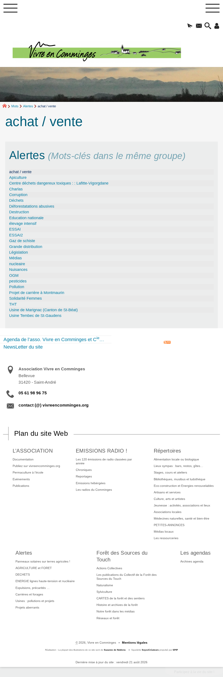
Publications (21, 485)
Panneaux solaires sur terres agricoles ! (42, 561)
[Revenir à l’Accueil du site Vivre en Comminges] (118, 52)
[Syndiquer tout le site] (167, 342)
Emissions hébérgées (90, 483)
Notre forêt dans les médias (115, 611)
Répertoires (167, 451)
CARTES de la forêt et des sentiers (120, 598)
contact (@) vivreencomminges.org (54, 405)
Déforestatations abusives (31, 206)
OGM (14, 275)
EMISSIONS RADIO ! (101, 451)
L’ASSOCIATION (33, 451)
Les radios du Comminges (94, 489)
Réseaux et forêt (107, 618)
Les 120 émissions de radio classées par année (104, 461)
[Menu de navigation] (10, 9)
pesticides (18, 281)
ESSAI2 (16, 235)
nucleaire (17, 264)
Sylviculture (104, 591)
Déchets (16, 200)
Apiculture (18, 177)
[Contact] (198, 26)
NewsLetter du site (23, 347)
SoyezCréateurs (150, 650)
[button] (190, 26)
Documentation (23, 459)
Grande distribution (25, 246)
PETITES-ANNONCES (169, 525)
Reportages (84, 476)
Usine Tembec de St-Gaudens (35, 315)
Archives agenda (191, 561)
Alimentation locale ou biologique (176, 459)
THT (13, 304)
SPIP (175, 650)
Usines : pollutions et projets (34, 601)
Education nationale (26, 218)
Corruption (18, 195)
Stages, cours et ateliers (170, 472)
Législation (18, 252)
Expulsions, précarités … (32, 588)
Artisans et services (167, 492)
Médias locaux (164, 531)
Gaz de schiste (22, 241)
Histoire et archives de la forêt (117, 605)
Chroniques (84, 470)
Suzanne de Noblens (115, 650)
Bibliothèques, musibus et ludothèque (179, 479)
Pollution (16, 287)
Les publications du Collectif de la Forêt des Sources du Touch (126, 576)
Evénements (21, 479)
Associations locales (167, 512)
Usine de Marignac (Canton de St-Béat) (43, 310)
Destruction (19, 212)
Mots (15, 106)
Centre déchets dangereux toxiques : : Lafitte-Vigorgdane (58, 183)
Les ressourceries (166, 538)
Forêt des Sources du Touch (121, 556)
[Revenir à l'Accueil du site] (6, 106)
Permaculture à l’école (28, 472)
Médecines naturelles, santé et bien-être (181, 518)
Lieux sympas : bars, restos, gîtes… (178, 466)
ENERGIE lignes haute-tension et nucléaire (45, 581)
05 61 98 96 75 (33, 393)
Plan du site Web (41, 433)
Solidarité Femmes (25, 298)
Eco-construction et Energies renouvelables (184, 485)
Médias (15, 258)
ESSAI (15, 229)
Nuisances (18, 269)
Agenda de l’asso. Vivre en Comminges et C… (53, 339)
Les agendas (195, 553)
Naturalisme (104, 585)
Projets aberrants (27, 607)
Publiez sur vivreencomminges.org (36, 466)
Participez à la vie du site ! (194, 672)
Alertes (28, 106)
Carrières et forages (29, 594)
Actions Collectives (109, 568)
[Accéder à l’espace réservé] (216, 26)
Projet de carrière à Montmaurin (36, 293)
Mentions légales (134, 642)
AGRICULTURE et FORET (33, 568)
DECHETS (22, 574)
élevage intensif (22, 223)
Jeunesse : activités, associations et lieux (182, 505)
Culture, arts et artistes (169, 499)
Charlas (16, 189)
